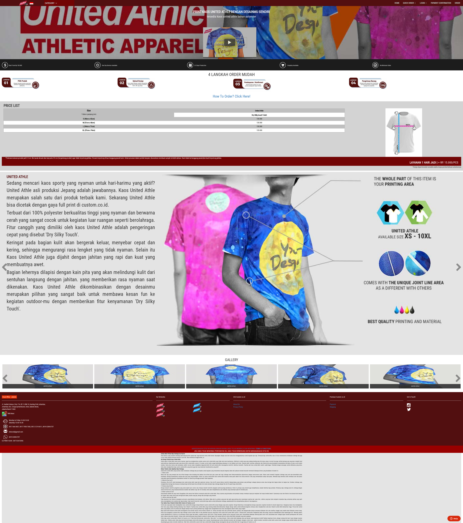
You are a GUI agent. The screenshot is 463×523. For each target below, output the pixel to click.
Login (422, 3)
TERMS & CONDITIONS (263, 449)
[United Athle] (47, 376)
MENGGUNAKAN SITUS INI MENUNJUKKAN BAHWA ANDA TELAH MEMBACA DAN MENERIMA (224, 449)
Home (397, 3)
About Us (236, 404)
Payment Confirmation (441, 3)
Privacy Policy (238, 407)
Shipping (333, 407)
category (50, 3)
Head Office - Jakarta (9, 397)
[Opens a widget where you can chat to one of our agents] (454, 519)
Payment (333, 404)
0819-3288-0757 (14, 437)
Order (457, 3)
